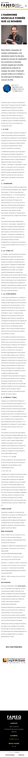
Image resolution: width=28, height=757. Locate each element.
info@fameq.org (14, 739)
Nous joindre (5, 2)
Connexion (21, 755)
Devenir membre (9, 755)
